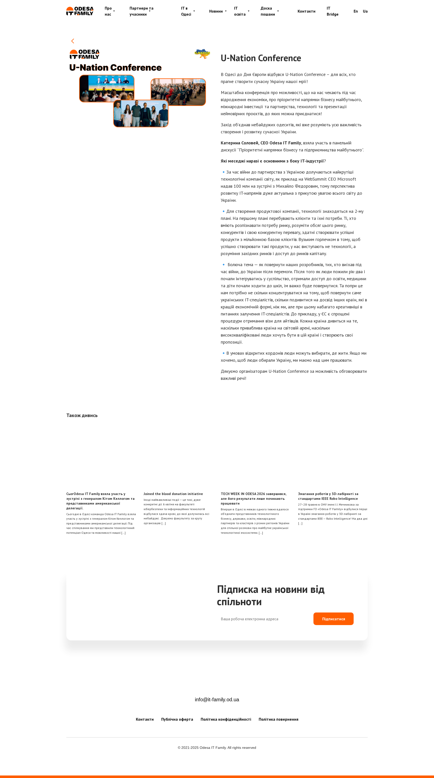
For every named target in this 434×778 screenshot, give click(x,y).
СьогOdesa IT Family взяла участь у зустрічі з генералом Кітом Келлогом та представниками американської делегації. (100, 501)
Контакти (306, 11)
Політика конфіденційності (226, 719)
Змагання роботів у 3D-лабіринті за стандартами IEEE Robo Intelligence (328, 496)
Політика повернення (278, 719)
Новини (216, 11)
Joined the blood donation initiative (173, 494)
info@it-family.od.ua (217, 699)
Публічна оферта (177, 719)
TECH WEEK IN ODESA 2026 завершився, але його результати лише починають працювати (253, 499)
